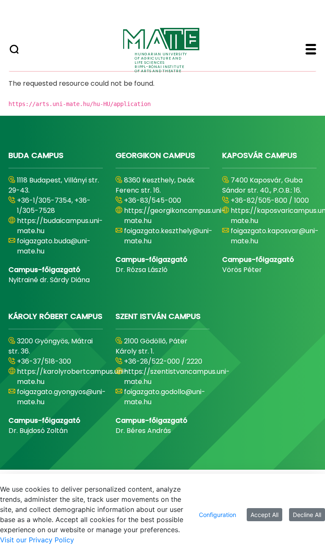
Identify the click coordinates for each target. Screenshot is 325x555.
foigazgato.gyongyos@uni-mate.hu (61, 397)
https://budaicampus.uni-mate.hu (60, 226)
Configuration (217, 514)
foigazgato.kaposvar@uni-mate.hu (275, 236)
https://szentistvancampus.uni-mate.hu (177, 376)
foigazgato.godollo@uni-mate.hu (164, 397)
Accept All (264, 514)
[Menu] (311, 50)
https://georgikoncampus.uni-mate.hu (174, 216)
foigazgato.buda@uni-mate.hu (54, 246)
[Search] (14, 50)
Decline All (307, 514)
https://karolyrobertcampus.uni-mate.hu (72, 376)
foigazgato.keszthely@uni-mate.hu (168, 236)
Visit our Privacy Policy (37, 540)
